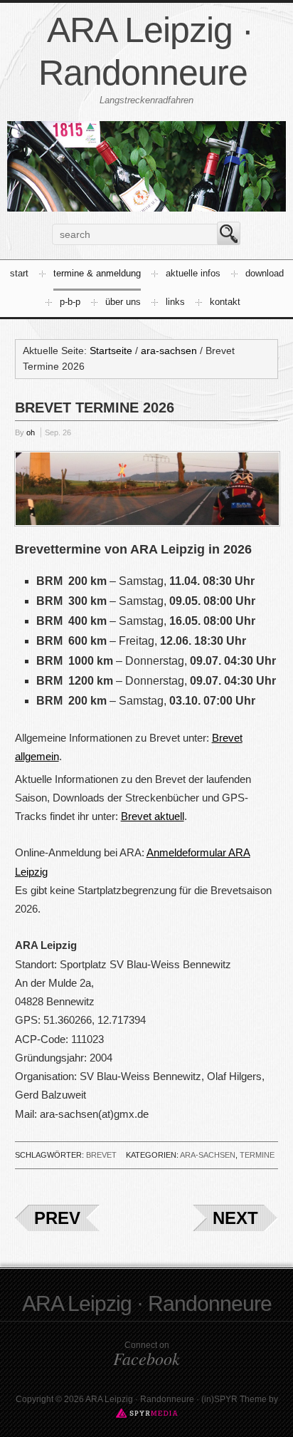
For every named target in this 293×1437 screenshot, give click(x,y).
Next (235, 1218)
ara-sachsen (207, 1155)
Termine (257, 1155)
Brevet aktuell (152, 816)
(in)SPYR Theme (234, 1399)
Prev (57, 1218)
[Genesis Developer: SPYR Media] (147, 1413)
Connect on (146, 1354)
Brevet (101, 1155)
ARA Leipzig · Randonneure (147, 1303)
